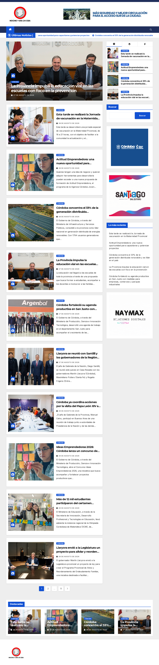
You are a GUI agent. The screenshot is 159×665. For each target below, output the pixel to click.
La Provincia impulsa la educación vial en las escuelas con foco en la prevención (136, 97)
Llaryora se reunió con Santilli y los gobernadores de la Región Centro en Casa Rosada (76, 357)
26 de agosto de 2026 (69, 411)
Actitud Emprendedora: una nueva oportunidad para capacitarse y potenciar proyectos (134, 71)
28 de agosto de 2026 (69, 123)
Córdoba (18, 82)
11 (61, 588)
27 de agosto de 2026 (27, 95)
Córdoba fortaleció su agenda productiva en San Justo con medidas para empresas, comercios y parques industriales (55, 91)
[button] (151, 29)
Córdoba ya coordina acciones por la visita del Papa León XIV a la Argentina (77, 406)
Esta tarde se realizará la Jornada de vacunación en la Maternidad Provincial (135, 56)
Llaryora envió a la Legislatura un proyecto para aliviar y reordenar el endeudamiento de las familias (78, 551)
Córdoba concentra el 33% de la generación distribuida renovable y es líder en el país (135, 84)
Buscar (112, 107)
